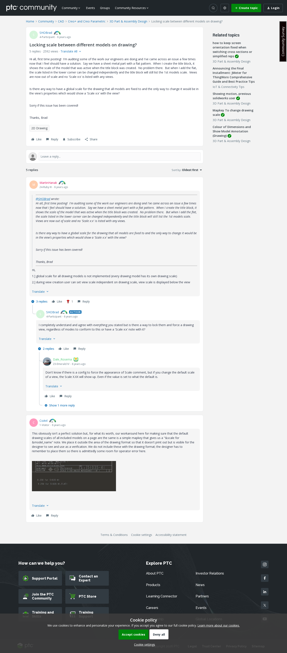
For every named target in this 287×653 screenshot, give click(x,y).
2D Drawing (39, 128)
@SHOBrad (43, 199)
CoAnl (43, 421)
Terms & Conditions (114, 535)
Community (46, 21)
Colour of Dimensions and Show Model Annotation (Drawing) (232, 131)
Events (90, 8)
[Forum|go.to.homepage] (31, 7)
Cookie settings (141, 535)
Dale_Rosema (62, 359)
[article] (114, 242)
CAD (61, 21)
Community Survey (283, 41)
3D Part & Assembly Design (128, 21)
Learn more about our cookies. (218, 625)
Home (30, 21)
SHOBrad (45, 33)
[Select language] (225, 8)
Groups (105, 8)
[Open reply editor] (114, 156)
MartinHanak (48, 183)
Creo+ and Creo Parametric (86, 21)
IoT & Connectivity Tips (228, 87)
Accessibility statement (171, 535)
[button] (246, 8)
